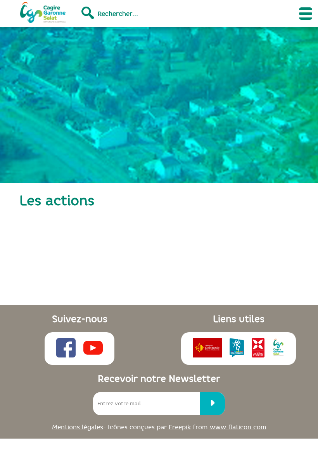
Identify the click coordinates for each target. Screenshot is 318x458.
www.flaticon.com (238, 427)
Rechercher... (118, 13)
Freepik (180, 427)
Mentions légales (77, 427)
